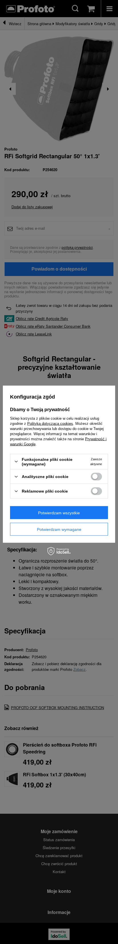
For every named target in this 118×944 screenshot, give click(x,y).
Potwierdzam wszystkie (59, 512)
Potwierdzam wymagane (59, 529)
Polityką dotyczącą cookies (50, 423)
